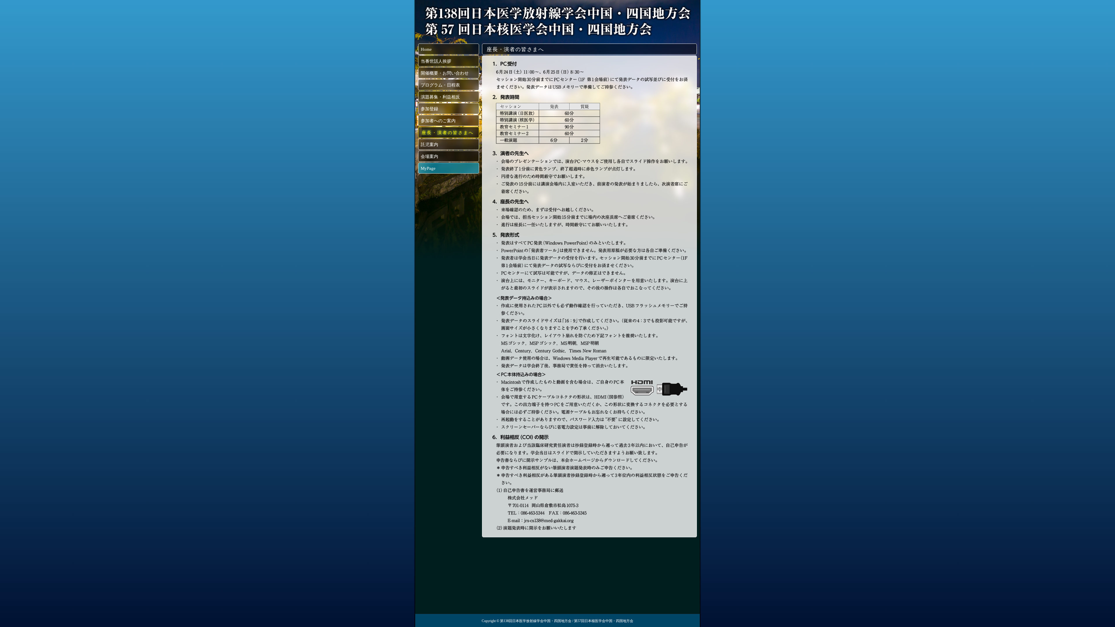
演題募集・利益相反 (440, 97)
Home (426, 49)
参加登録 (429, 109)
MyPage (428, 168)
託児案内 (429, 144)
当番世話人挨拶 (436, 61)
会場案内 (429, 156)
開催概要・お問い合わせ (445, 73)
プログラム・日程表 (440, 85)
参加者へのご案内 (438, 120)
